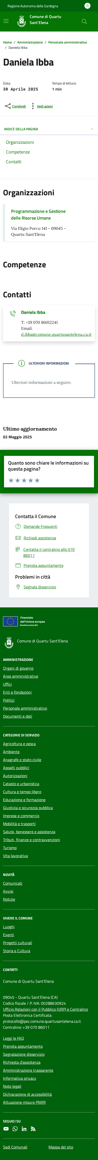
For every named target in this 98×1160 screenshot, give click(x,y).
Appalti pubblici (16, 768)
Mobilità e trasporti (19, 824)
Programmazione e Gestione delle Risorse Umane (38, 214)
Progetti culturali (17, 943)
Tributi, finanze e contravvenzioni (31, 840)
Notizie (9, 899)
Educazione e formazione (24, 800)
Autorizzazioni (15, 776)
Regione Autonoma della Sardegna (33, 6)
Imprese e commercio (21, 816)
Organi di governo (18, 668)
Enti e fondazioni (17, 692)
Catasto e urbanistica (21, 784)
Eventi (8, 935)
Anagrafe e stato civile (22, 760)
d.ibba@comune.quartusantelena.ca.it (56, 334)
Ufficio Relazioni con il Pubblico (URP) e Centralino (45, 1009)
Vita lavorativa (15, 856)
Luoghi (9, 927)
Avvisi (8, 891)
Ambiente (11, 752)
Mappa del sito (60, 1147)
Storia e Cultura (16, 951)
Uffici (7, 684)
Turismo (10, 848)
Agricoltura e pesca (19, 744)
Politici (9, 700)
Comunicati (12, 883)
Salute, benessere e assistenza (29, 832)
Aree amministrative (20, 676)
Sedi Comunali (15, 1147)
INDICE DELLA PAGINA (21, 129)
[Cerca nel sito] (84, 22)
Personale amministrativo (25, 708)
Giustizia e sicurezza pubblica (28, 808)
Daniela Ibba (33, 312)
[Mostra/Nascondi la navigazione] (6, 21)
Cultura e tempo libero (22, 792)
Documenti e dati (17, 716)
